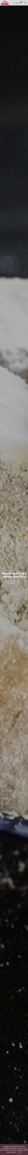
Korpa (17, 3)
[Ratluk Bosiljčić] (5, 2)
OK (20, 1152)
